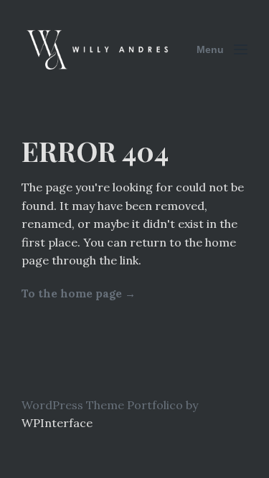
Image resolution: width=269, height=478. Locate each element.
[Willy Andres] (99, 49)
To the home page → (79, 293)
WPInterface (57, 423)
